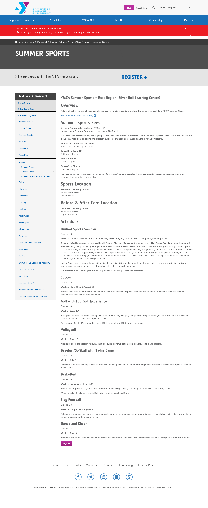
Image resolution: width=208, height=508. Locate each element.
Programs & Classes (20, 20)
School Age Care (26, 109)
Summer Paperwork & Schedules (35, 176)
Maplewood (24, 216)
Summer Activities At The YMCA (65, 42)
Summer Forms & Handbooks (32, 290)
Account (140, 7)
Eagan (87, 42)
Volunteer (92, 465)
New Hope (23, 236)
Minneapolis (24, 222)
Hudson (22, 209)
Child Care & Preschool (35, 42)
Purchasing (126, 465)
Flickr (116, 476)
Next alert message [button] (191, 36)
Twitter (90, 476)
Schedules (55, 20)
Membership (155, 20)
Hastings (23, 202)
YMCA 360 (88, 20)
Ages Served (24, 103)
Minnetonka (24, 229)
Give (129, 7)
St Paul (22, 256)
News (55, 465)
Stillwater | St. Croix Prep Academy (34, 263)
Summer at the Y (26, 283)
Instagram (129, 476)
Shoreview (23, 249)
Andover (22, 142)
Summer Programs (27, 115)
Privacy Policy (147, 465)
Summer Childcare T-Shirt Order (33, 296)
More (187, 20)
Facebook (78, 476)
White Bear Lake (26, 269)
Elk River (23, 189)
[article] (104, 30)
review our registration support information (76, 32)
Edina (21, 182)
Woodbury (23, 276)
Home (18, 42)
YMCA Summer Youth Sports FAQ (77, 115)
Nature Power (25, 128)
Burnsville (23, 148)
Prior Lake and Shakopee (30, 243)
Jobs (78, 465)
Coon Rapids (24, 155)
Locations (120, 20)
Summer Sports (26, 135)
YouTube (103, 476)
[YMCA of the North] (32, 8)
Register (132, 77)
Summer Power (26, 121)
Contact (109, 465)
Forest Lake (24, 196)
